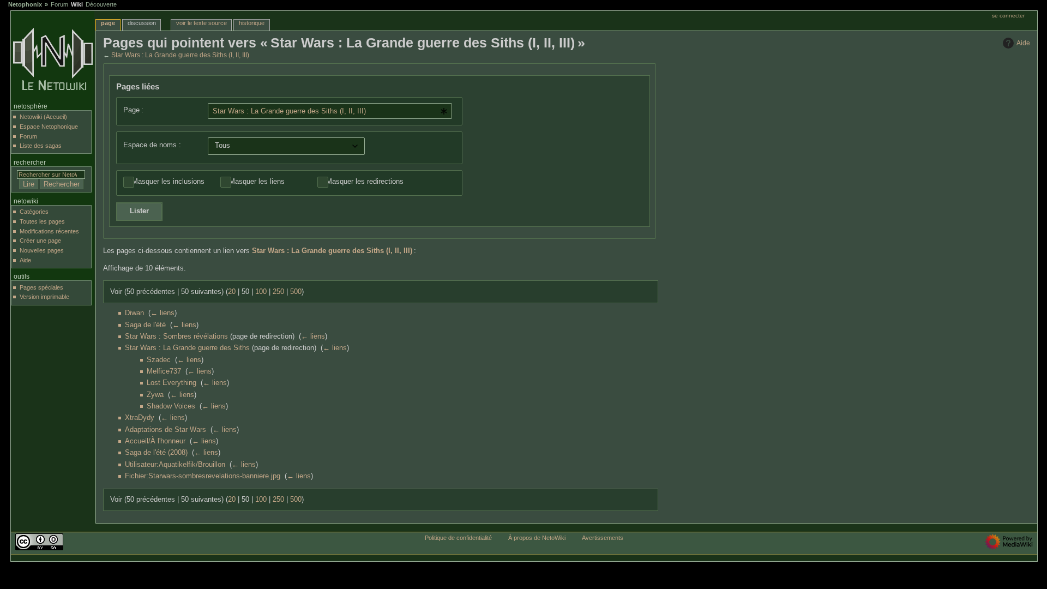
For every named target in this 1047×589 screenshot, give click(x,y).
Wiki (77, 4)
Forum (59, 4)
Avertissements (602, 537)
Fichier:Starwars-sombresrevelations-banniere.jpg (202, 476)
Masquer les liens (257, 181)
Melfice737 (164, 371)
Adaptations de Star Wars (165, 430)
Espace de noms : (152, 145)
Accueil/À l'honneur (155, 441)
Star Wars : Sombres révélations (176, 336)
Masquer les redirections (365, 181)
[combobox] (330, 111)
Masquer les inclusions (168, 181)
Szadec (159, 360)
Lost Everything (171, 383)
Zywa (155, 395)
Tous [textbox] (222, 145)
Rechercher (30, 162)
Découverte (101, 4)
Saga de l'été (145, 325)
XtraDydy (139, 418)
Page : (133, 110)
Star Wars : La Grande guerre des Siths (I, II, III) (180, 54)
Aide (1023, 43)
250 (278, 292)
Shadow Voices (171, 406)
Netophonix (25, 4)
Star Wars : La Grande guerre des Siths (187, 348)
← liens (162, 313)
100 (261, 292)
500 (296, 292)
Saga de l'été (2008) (156, 452)
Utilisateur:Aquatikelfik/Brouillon (175, 464)
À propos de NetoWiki (536, 537)
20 (232, 292)
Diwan (134, 313)
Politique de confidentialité (458, 537)
